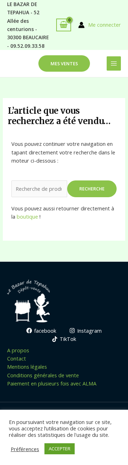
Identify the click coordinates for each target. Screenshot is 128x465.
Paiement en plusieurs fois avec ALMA (51, 383)
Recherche (92, 188)
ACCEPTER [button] (59, 448)
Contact (16, 358)
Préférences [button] (25, 449)
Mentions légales (27, 366)
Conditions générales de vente (43, 375)
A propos (18, 350)
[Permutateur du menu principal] (114, 63)
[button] (64, 63)
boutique (27, 216)
